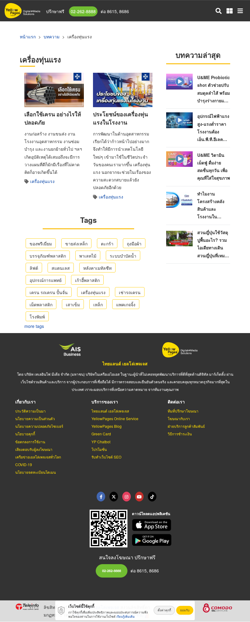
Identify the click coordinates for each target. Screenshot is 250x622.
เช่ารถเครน (130, 292)
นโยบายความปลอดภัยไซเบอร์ (39, 426)
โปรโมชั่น (99, 449)
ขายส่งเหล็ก (76, 244)
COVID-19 (23, 464)
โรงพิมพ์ (37, 317)
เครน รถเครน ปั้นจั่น (49, 292)
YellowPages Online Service (114, 418)
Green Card (101, 433)
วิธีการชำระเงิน (180, 433)
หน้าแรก (28, 36)
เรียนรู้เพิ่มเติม (125, 616)
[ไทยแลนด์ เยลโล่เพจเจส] (113, 496)
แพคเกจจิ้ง (125, 304)
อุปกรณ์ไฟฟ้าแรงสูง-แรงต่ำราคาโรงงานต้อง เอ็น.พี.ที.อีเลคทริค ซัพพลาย (213, 131)
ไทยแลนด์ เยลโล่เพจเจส (125, 363)
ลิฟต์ (34, 268)
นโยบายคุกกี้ (25, 433)
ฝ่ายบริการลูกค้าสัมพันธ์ (186, 426)
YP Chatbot (100, 441)
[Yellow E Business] (101, 496)
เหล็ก (98, 304)
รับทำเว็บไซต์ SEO (106, 456)
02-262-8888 (83, 11)
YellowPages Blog (106, 426)
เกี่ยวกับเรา (25, 402)
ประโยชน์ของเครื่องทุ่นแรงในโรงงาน (120, 118)
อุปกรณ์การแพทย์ (46, 280)
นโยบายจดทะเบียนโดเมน (35, 472)
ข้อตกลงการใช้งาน (30, 441)
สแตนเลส (61, 268)
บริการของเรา (104, 402)
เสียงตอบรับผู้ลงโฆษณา (33, 449)
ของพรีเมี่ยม (41, 244)
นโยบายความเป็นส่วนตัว (35, 418)
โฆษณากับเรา (179, 418)
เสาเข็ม (73, 304)
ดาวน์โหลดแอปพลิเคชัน (151, 513)
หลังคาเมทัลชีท (97, 268)
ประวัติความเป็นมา (30, 410)
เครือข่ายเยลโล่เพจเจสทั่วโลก (38, 456)
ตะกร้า (107, 244)
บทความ (51, 36)
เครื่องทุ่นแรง (42, 181)
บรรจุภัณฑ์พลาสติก (48, 256)
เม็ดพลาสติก (41, 304)
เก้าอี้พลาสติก (87, 280)
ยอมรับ (184, 610)
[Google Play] (183, 540)
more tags (34, 326)
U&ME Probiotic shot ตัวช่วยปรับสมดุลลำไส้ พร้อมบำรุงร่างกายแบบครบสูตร (213, 92)
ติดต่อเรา (176, 402)
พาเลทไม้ (87, 256)
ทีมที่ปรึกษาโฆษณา (183, 410)
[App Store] (183, 525)
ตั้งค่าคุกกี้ (164, 610)
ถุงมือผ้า (134, 244)
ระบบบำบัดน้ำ (123, 256)
